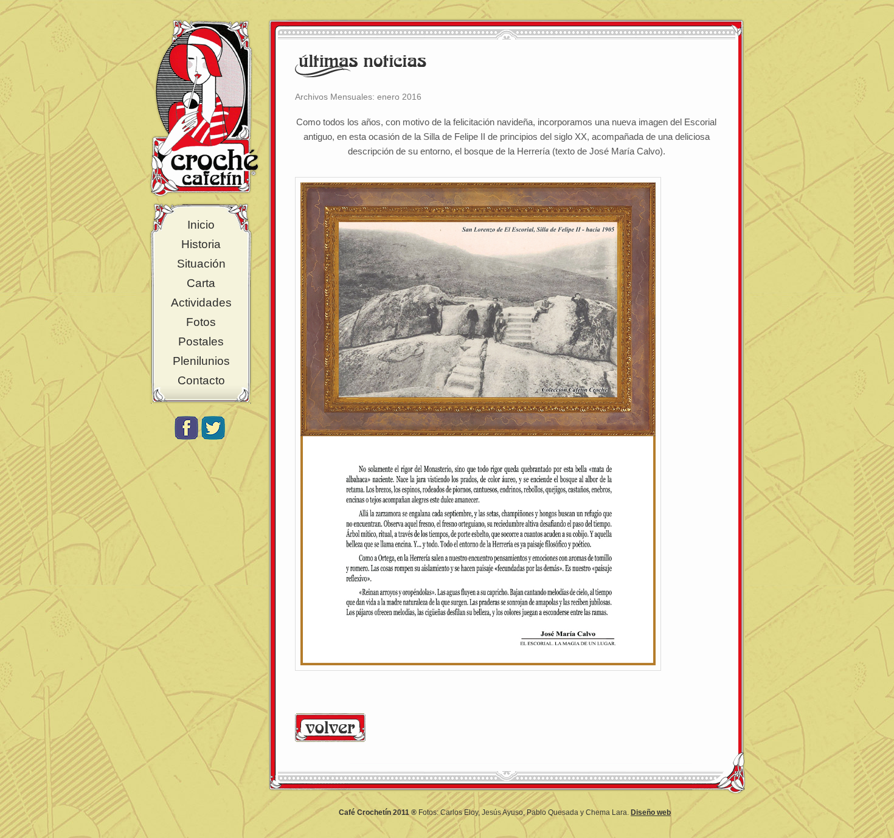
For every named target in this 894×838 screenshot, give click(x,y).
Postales (201, 341)
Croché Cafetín (204, 108)
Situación (201, 263)
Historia (201, 244)
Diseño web (651, 812)
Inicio (201, 224)
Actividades (201, 302)
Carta (201, 283)
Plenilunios (201, 361)
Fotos (201, 322)
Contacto (201, 380)
